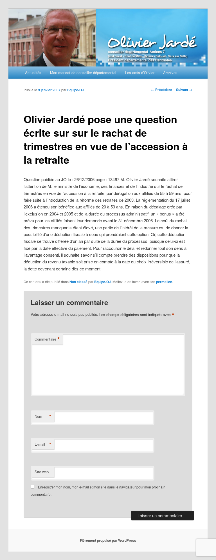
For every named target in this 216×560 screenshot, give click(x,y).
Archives (170, 72)
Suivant (184, 89)
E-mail (43, 444)
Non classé (78, 281)
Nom (43, 416)
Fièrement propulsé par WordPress (108, 540)
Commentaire (47, 339)
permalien (164, 281)
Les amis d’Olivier (139, 72)
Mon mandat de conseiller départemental (83, 72)
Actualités (33, 72)
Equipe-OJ (75, 89)
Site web (42, 471)
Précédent (161, 89)
